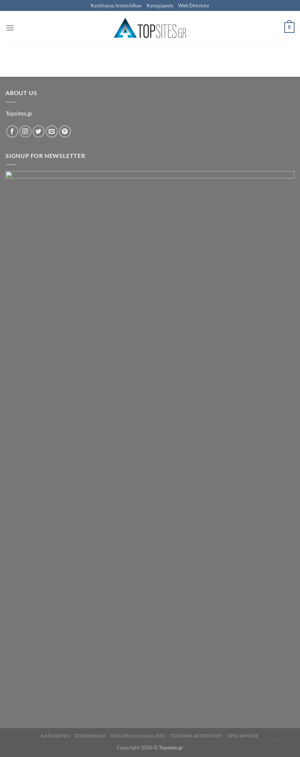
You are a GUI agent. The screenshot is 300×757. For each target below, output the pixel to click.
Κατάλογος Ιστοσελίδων (116, 5)
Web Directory (193, 5)
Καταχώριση (160, 5)
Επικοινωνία (90, 736)
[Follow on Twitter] (39, 131)
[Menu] (9, 28)
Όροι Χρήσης (243, 736)
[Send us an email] (52, 131)
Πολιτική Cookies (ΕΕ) (137, 736)
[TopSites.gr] (150, 27)
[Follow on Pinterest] (65, 131)
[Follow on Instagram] (25, 131)
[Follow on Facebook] (12, 131)
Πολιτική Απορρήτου (196, 736)
